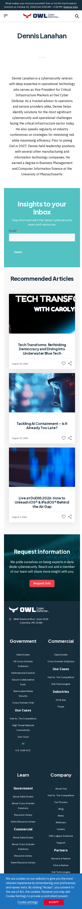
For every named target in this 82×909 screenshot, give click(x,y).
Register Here (70, 6)
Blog (61, 808)
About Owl (61, 788)
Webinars (61, 822)
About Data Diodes (23, 796)
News (61, 815)
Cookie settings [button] (28, 902)
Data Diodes (23, 654)
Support (61, 842)
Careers (61, 829)
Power (61, 706)
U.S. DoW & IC (23, 750)
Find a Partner (60, 865)
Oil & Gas (61, 699)
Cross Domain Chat (23, 702)
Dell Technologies (61, 683)
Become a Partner (60, 858)
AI (23, 743)
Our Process (61, 802)
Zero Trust (23, 736)
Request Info (42, 583)
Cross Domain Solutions (61, 661)
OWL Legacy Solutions (61, 835)
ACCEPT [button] (54, 902)
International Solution (23, 672)
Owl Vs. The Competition (23, 718)
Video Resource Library (23, 821)
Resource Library (23, 814)
